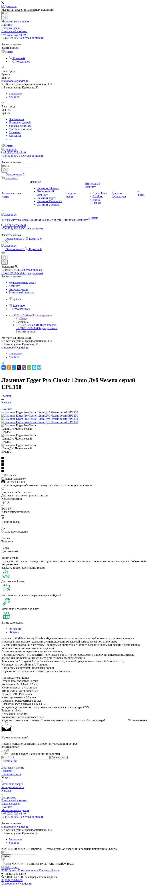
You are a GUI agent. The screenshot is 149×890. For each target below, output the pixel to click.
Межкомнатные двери (15, 810)
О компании (9, 761)
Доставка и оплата (12, 767)
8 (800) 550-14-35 (12, 880)
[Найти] (4, 17)
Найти (6, 856)
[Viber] (24, 367)
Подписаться (59, 757)
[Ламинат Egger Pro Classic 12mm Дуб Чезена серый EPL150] (39, 415)
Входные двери (11, 803)
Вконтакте (15, 93)
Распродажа (8, 797)
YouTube (14, 96)
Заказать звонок (26, 331)
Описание (15, 628)
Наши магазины (11, 774)
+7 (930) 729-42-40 (14, 34)
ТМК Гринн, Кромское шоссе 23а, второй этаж (30, 870)
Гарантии (7, 770)
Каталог (6, 790)
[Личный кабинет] (3, 253)
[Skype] (34, 367)
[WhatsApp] (29, 367)
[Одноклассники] (9, 367)
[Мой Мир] (14, 367)
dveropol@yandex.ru (16, 80)
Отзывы (14, 632)
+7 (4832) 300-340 (22, 37)
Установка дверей (12, 783)
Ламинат (6, 806)
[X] (19, 367)
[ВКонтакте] (3, 367)
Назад (23, 318)
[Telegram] (39, 367)
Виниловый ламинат (14, 800)
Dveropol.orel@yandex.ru (16, 883)
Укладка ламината (12, 787)
